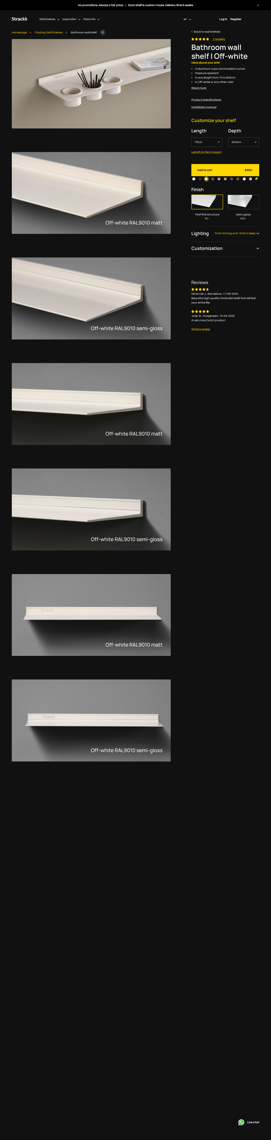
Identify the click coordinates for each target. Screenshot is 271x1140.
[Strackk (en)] (19, 19)
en (185, 19)
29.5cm (236, 142)
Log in (223, 19)
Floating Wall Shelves (49, 32)
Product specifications (206, 99)
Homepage (19, 32)
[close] (258, 5)
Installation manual (203, 107)
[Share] (103, 32)
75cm (198, 142)
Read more (198, 87)
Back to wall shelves (207, 31)
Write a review (200, 329)
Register (236, 19)
